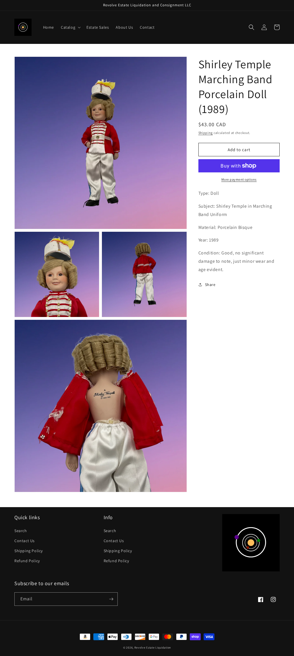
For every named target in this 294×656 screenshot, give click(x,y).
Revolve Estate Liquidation (152, 647)
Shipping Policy (28, 550)
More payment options (239, 179)
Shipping (205, 133)
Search (20, 530)
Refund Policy (27, 560)
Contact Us (24, 540)
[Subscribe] (111, 599)
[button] (70, 27)
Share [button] (210, 284)
